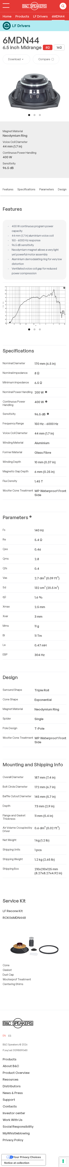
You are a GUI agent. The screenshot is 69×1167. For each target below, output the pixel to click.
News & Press (13, 1093)
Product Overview (16, 1073)
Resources (10, 1079)
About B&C (11, 1066)
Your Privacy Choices (27, 1157)
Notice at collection (16, 1162)
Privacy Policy (13, 1140)
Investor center (14, 1113)
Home (7, 16)
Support (9, 1100)
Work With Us (12, 1120)
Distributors (12, 1086)
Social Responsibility (18, 1126)
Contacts (10, 1106)
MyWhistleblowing (16, 1133)
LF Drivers (40, 16)
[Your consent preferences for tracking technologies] (63, 1161)
